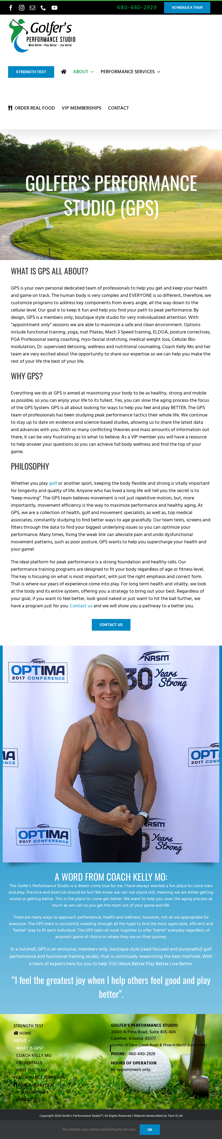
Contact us (81, 606)
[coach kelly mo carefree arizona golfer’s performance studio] (111, 648)
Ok (150, 1130)
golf (53, 483)
